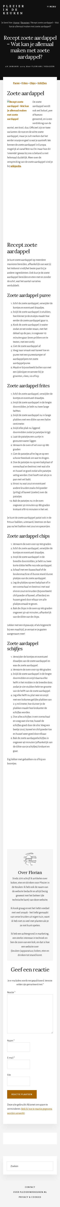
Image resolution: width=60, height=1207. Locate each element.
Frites (25, 83)
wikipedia (15, 166)
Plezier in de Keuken (14, 9)
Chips (33, 83)
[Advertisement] (30, 203)
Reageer (49, 66)
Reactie (11, 992)
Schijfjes (42, 83)
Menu (53, 7)
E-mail (11, 1058)
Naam (10, 1040)
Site (9, 1075)
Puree (16, 83)
